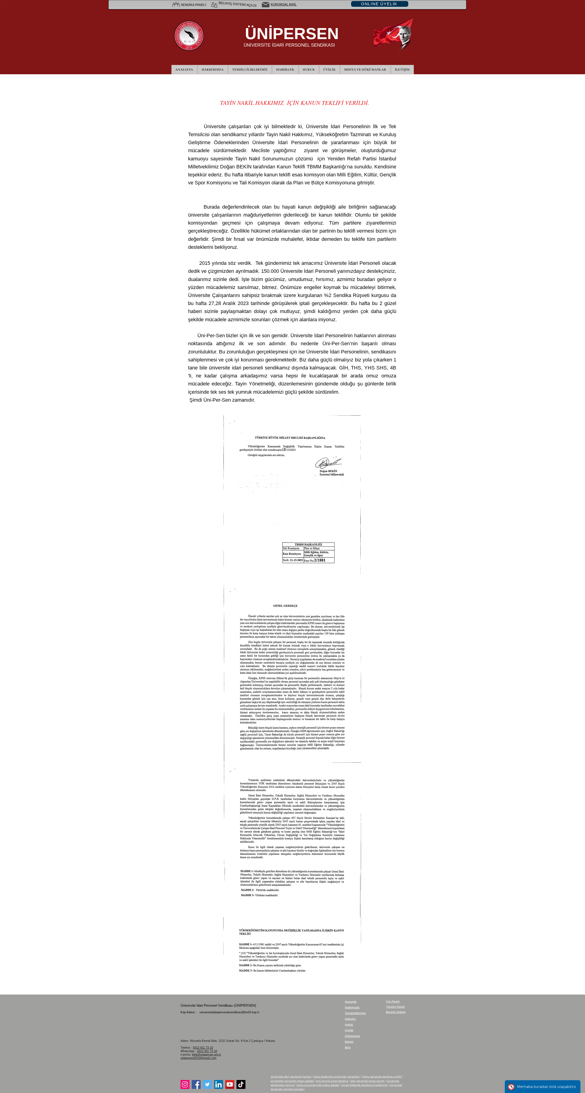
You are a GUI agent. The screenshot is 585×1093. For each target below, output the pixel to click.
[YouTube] (229, 1084)
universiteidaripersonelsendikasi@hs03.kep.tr (229, 1012)
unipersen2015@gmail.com (198, 1058)
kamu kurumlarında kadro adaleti (317, 1085)
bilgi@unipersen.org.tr (206, 1054)
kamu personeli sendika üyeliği (382, 1077)
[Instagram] (185, 1084)
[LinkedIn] (218, 1084)
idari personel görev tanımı (367, 1081)
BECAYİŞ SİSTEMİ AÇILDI (238, 4)
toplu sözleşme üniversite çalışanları (337, 1077)
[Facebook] (196, 1084)
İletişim (349, 1041)
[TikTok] (241, 1084)
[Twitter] (207, 1084)
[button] (330, 69)
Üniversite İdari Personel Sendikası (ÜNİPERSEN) (218, 1005)
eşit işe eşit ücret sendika (332, 1081)
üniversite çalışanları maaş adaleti (292, 1081)
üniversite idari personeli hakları (291, 1077)
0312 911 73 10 (203, 1047)
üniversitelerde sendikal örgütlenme (364, 1085)
